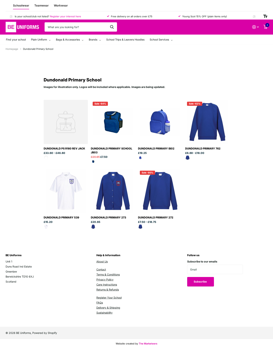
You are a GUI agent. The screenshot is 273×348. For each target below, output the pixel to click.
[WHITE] (46, 226)
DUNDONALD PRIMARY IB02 (156, 148)
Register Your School (109, 297)
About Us (102, 261)
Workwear (61, 5)
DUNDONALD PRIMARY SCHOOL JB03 (111, 150)
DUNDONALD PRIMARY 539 (61, 217)
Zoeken (112, 27)
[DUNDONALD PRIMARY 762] (207, 122)
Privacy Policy (104, 279)
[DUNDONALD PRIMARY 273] (113, 191)
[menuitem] (16, 40)
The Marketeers (148, 343)
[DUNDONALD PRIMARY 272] (160, 191)
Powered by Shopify (44, 332)
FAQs (99, 302)
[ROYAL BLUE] (93, 161)
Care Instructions (106, 284)
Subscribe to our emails (202, 261)
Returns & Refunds (107, 289)
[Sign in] (255, 27)
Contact (101, 269)
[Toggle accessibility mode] (265, 16)
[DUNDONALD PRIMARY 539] (66, 191)
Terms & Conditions (108, 274)
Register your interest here (61, 16)
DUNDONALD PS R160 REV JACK (64, 148)
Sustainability (104, 312)
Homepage (12, 48)
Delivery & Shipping (108, 307)
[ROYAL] (93, 226)
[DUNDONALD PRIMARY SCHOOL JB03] (113, 122)
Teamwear (41, 5)
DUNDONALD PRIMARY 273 (108, 217)
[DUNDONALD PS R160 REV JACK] (66, 122)
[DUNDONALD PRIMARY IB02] (160, 122)
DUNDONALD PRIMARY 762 (202, 148)
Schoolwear (21, 5)
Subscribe (200, 281)
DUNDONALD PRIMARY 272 (155, 217)
